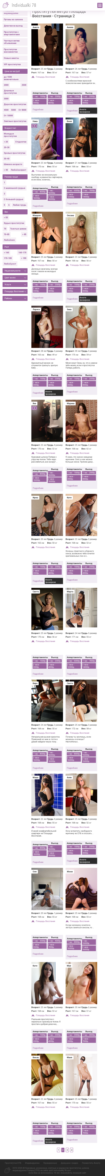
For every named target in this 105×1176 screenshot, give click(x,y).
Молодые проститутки (10, 135)
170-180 (8, 258)
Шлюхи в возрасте (13, 164)
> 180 (23, 258)
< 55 (6, 217)
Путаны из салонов (13, 19)
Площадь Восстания (45, 77)
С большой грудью (13, 199)
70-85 (6, 234)
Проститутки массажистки (11, 50)
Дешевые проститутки (10, 91)
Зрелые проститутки (14, 153)
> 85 (24, 234)
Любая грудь (19, 205)
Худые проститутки (14, 223)
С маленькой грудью (14, 188)
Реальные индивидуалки (11, 12)
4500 (6, 110)
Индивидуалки (32, 1163)
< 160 (6, 252)
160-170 (22, 252)
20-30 (6, 147)
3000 (6, 98)
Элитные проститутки (15, 121)
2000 (6, 85)
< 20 (6, 142)
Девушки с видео (69, 1163)
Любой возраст (18, 170)
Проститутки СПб (13, 1163)
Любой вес (9, 240)
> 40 (6, 170)
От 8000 (22, 110)
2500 (24, 85)
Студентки (20, 142)
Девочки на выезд (13, 26)
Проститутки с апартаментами (12, 33)
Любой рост (10, 264)
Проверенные (50, 1163)
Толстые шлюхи (18, 229)
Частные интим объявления (12, 42)
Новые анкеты (11, 58)
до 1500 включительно (11, 78)
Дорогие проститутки (15, 104)
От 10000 (8, 115)
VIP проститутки (12, 64)
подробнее (38, 109)
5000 (13, 110)
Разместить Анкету (91, 1163)
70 (5, 229)
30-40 (6, 158)
